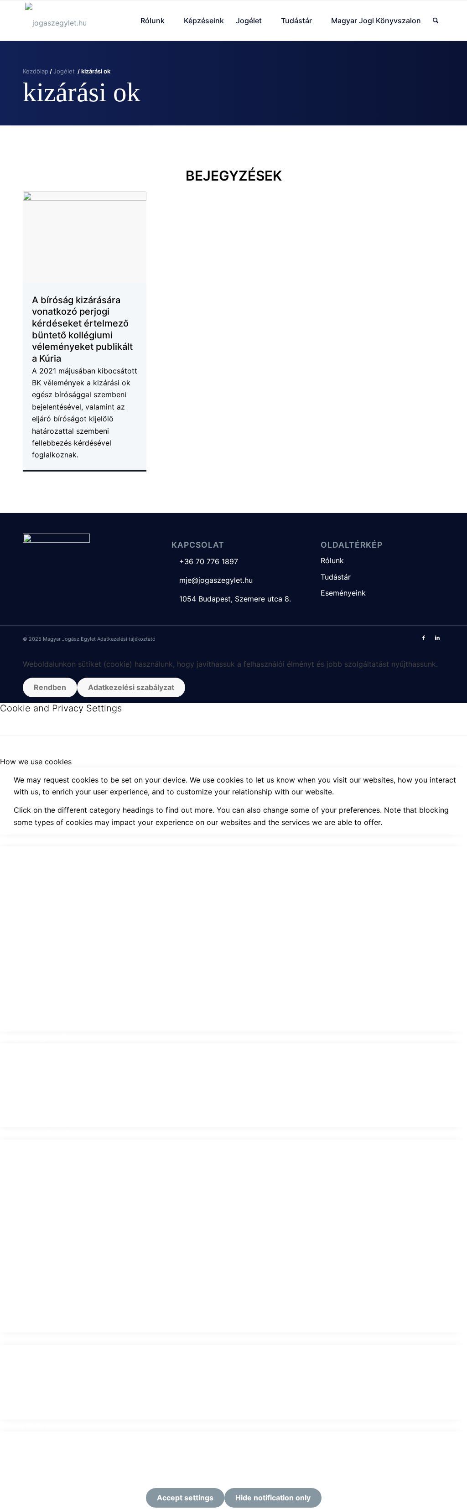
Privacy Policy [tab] (24, 1425)
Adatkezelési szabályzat (131, 687)
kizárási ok (81, 92)
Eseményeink (343, 592)
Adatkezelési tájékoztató (126, 639)
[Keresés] (436, 20)
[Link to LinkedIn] (437, 637)
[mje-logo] (56, 20)
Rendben (50, 687)
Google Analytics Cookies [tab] (44, 1037)
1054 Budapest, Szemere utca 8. (231, 598)
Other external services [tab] (40, 1133)
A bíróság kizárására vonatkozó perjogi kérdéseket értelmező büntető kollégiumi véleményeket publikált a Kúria (82, 329)
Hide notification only (273, 1497)
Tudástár (336, 576)
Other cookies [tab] (24, 1338)
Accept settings (185, 1497)
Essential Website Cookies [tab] (45, 840)
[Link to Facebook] (424, 637)
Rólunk (332, 560)
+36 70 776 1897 (204, 561)
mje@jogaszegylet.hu (212, 580)
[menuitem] (156, 20)
